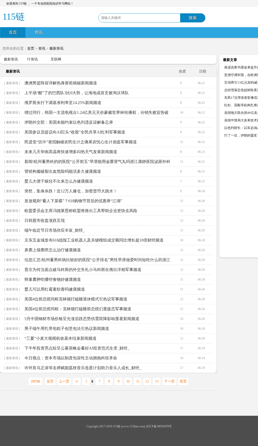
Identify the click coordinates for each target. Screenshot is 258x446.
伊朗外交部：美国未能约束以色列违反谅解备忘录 (68, 122)
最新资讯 (56, 48)
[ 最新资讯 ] (12, 83)
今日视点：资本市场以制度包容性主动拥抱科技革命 (70, 358)
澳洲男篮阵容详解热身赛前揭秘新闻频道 (60, 83)
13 (156, 381)
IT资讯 (32, 59)
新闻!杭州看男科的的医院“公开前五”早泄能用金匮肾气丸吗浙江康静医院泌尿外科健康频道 (97, 162)
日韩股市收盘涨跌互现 (44, 220)
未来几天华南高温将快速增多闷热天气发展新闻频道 (70, 152)
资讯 (39, 32)
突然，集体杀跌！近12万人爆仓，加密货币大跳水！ (70, 191)
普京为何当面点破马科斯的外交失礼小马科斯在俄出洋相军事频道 (82, 269)
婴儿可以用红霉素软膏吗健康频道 (54, 289)
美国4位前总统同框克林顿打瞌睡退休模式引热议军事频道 (75, 299)
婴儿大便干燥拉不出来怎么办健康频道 (58, 181)
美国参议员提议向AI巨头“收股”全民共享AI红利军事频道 (74, 132)
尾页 (183, 381)
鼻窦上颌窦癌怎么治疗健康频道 (52, 250)
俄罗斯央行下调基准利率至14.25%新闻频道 (62, 102)
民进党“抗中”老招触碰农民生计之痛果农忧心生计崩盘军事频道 (80, 142)
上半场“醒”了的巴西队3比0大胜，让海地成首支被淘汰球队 (76, 93)
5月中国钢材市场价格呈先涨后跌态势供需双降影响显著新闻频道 (81, 319)
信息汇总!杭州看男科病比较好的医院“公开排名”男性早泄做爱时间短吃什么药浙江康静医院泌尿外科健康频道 (97, 261)
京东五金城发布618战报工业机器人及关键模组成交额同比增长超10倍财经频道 (94, 240)
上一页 (64, 381)
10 (128, 381)
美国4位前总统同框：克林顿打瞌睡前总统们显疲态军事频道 (77, 309)
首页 (13, 32)
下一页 (169, 381)
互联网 (56, 59)
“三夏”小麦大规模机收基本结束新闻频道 (60, 338)
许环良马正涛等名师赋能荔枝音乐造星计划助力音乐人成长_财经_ (82, 368)
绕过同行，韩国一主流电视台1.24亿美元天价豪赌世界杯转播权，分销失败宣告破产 (96, 113)
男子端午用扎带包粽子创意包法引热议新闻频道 (66, 328)
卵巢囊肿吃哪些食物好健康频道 (52, 279)
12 (147, 381)
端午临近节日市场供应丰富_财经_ (54, 230)
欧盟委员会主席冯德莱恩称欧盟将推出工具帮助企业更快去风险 (80, 211)
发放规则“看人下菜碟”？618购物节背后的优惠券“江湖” (73, 201)
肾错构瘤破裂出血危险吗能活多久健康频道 (62, 171)
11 (137, 381)
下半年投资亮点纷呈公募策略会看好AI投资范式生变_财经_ (77, 348)
